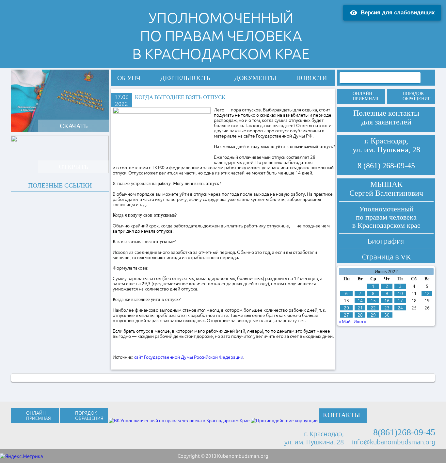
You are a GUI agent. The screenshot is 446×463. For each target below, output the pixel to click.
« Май (345, 321)
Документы (255, 77)
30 (387, 315)
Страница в (386, 257)
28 (360, 315)
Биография (386, 241)
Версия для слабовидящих (398, 12)
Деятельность (185, 77)
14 (360, 300)
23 (387, 307)
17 (400, 300)
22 (373, 307)
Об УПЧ (128, 77)
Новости (311, 77)
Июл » (360, 321)
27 (346, 315)
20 (346, 307)
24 (400, 307)
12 (427, 293)
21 (360, 307)
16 (387, 300)
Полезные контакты (386, 113)
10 (400, 293)
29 (373, 315)
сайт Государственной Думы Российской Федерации (188, 357)
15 (373, 300)
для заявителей (386, 122)
